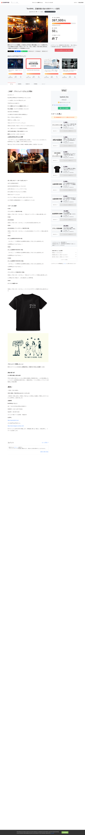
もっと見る (44, 442)
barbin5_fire (33, 11)
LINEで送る (25, 51)
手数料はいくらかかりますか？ (57, 252)
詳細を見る (55, 130)
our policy (52, 833)
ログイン (75, 2)
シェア (18, 51)
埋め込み (38, 51)
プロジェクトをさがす (49, 2)
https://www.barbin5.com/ (13, 420)
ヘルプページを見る (64, 259)
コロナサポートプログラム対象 (50, 11)
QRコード (45, 51)
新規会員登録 (81, 2)
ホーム (11, 84)
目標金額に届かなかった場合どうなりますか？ (60, 254)
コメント (43, 84)
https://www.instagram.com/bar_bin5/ (16, 426)
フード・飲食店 (40, 11)
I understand (65, 832)
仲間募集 (35, 84)
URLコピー (32, 51)
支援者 (27, 84)
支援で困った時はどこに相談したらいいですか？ (60, 256)
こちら (64, 263)
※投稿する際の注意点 (44, 451)
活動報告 (19, 84)
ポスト (11, 51)
